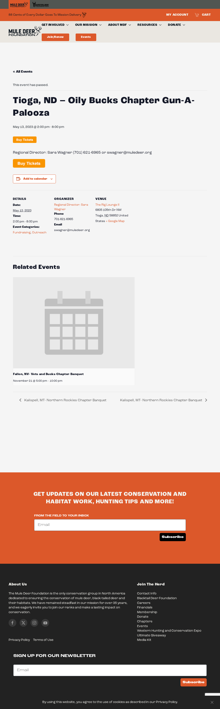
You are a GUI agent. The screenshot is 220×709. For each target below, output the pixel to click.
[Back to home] (25, 32)
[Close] (212, 702)
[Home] (19, 4)
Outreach (39, 232)
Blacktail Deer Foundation (157, 598)
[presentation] (74, 322)
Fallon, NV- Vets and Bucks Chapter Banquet (48, 374)
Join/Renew (55, 37)
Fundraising (22, 232)
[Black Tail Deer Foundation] (40, 4)
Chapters (144, 621)
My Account (177, 14)
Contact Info (146, 593)
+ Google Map (115, 221)
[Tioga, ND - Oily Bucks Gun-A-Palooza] (29, 163)
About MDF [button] (117, 24)
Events (86, 37)
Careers (143, 603)
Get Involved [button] (53, 24)
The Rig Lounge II (107, 204)
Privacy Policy (19, 640)
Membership (147, 612)
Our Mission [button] (86, 24)
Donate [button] (174, 24)
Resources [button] (147, 24)
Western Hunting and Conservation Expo (169, 630)
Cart (206, 14)
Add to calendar (35, 178)
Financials (144, 607)
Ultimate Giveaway (151, 635)
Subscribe (173, 537)
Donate (142, 617)
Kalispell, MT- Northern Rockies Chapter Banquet (64, 400)
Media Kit (144, 640)
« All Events (22, 72)
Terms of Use (43, 640)
